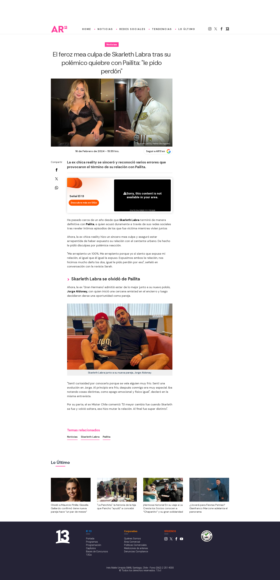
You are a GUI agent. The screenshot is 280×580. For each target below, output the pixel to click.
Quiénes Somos (132, 538)
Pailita (106, 436)
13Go (89, 554)
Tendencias (162, 29)
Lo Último (186, 29)
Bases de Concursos (97, 551)
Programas (92, 541)
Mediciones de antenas (136, 548)
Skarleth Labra (90, 436)
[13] (227, 29)
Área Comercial (132, 541)
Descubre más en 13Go (84, 202)
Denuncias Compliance (136, 551)
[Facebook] (221, 29)
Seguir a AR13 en (155, 151)
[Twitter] (215, 29)
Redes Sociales (132, 29)
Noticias (105, 29)
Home (86, 29)
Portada (90, 538)
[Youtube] (181, 539)
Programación (93, 545)
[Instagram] (209, 29)
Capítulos (91, 548)
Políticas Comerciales (135, 545)
